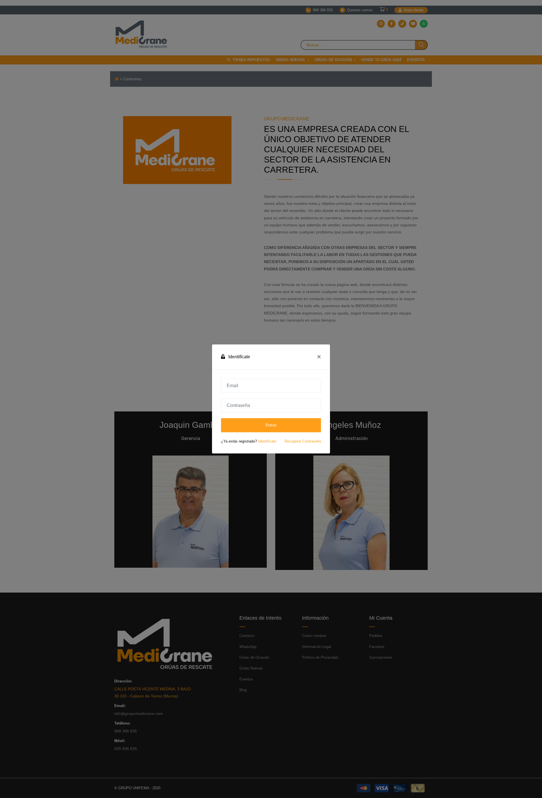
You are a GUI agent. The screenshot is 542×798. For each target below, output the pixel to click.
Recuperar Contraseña (303, 441)
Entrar (271, 425)
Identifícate (267, 441)
